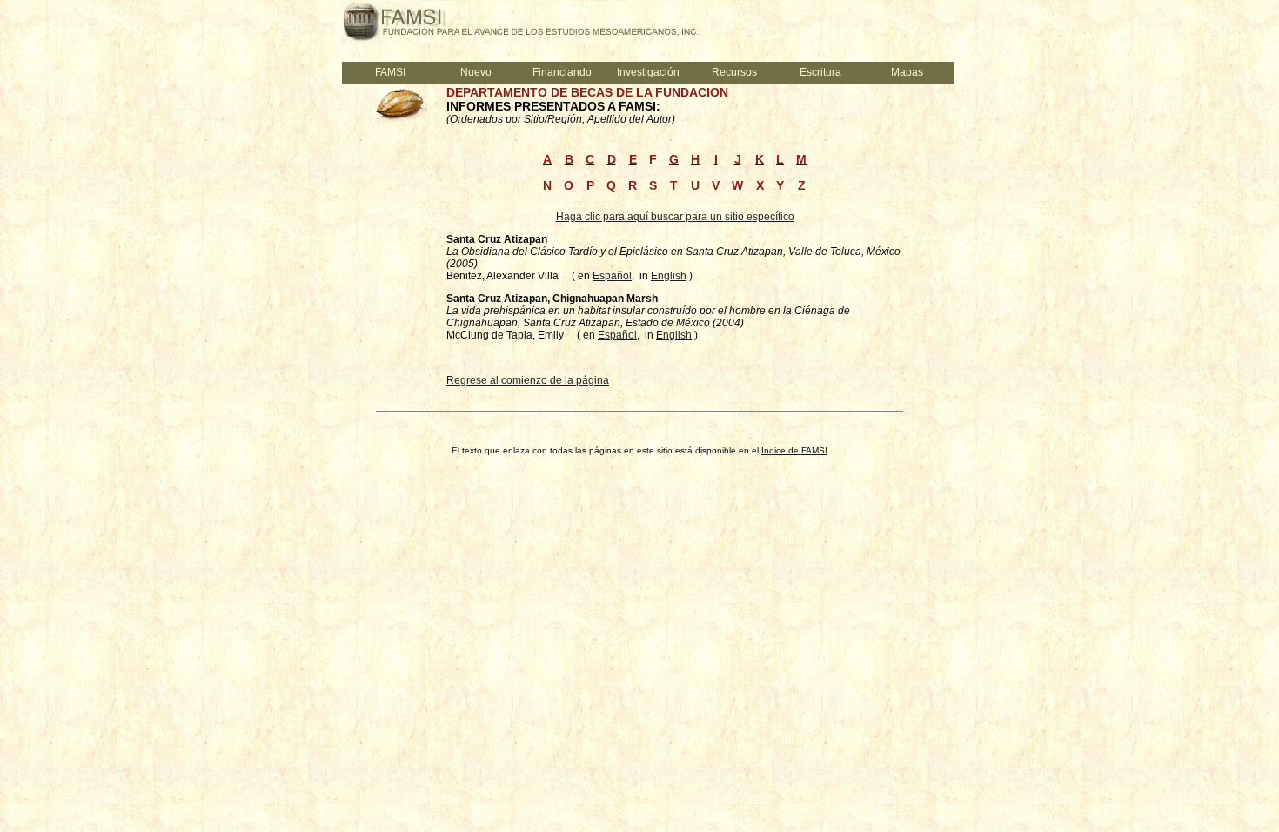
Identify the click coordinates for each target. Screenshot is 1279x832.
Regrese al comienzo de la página (527, 380)
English (668, 276)
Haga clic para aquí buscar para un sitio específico (675, 217)
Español (612, 276)
